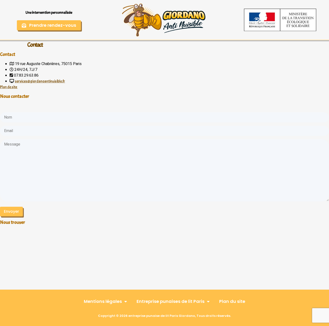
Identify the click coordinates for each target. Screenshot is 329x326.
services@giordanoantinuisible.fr (40, 81)
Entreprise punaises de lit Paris (170, 301)
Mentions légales (103, 301)
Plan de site (9, 87)
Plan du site (232, 301)
